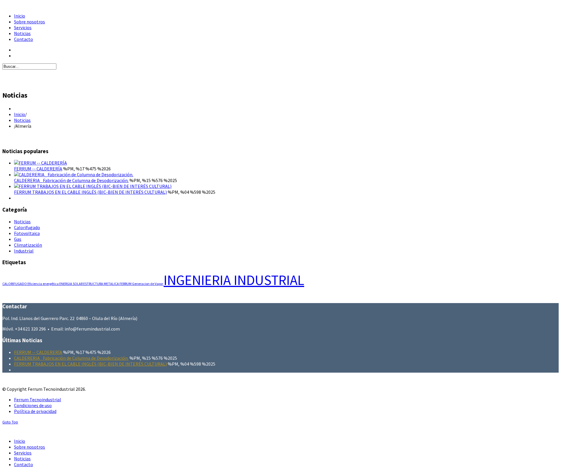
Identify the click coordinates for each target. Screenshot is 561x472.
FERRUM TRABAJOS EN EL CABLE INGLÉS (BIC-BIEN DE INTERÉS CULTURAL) (90, 192)
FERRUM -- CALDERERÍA (38, 169)
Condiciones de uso (33, 405)
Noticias (22, 120)
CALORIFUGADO (14, 283)
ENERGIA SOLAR (71, 283)
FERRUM (126, 283)
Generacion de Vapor (148, 283)
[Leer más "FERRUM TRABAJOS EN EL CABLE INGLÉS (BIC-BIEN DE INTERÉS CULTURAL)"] (93, 186)
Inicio (19, 114)
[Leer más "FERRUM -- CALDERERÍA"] (40, 163)
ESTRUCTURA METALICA (101, 283)
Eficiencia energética (43, 283)
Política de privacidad (35, 411)
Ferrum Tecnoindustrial (37, 399)
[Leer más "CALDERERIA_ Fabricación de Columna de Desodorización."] (73, 174)
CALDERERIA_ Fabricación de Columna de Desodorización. (71, 180)
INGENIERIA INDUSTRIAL (234, 280)
